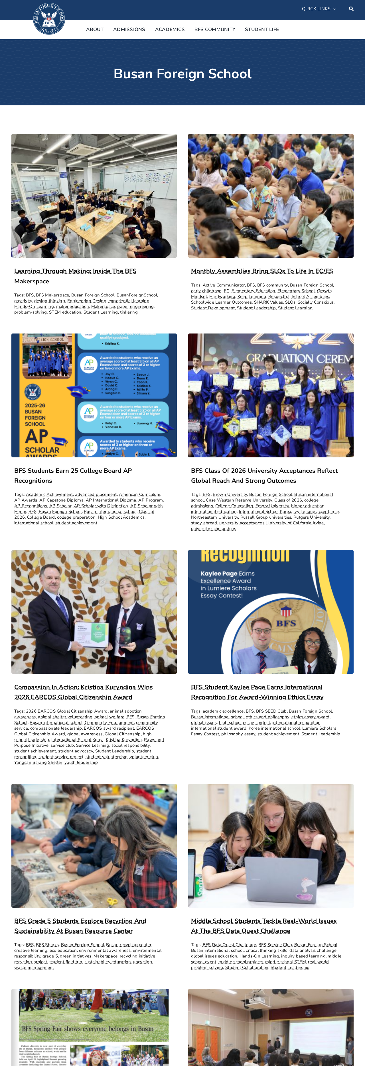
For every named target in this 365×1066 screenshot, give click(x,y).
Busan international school (110, 511)
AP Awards (25, 500)
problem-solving (30, 312)
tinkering (129, 312)
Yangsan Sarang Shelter (38, 762)
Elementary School (296, 291)
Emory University (272, 506)
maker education (72, 306)
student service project (61, 757)
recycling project (30, 962)
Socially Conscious (316, 302)
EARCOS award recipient (109, 728)
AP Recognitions (30, 506)
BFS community (272, 285)
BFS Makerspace (52, 295)
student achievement (77, 523)
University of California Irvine (295, 523)
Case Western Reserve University (239, 500)
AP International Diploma (111, 500)
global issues (204, 722)
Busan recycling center (128, 945)
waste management (34, 967)
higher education (308, 506)
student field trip (65, 962)
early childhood (206, 291)
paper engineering (135, 306)
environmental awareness (105, 950)
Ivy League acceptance (316, 511)
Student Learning (101, 312)
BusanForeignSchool (137, 295)
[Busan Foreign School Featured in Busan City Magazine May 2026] (94, 993)
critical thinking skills (266, 950)
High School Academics (121, 517)
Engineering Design (86, 301)
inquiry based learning (303, 956)
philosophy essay (238, 734)
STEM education (65, 312)
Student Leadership (256, 308)
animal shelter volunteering (65, 717)
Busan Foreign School (92, 295)
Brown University (230, 494)
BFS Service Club (275, 945)
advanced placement (96, 494)
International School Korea (265, 511)
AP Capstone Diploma (61, 500)
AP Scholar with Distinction (101, 506)
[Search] (351, 9)
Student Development (213, 308)
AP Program (150, 500)
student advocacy (75, 751)
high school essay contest (244, 722)
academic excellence (223, 711)
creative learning (30, 950)
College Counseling (234, 506)
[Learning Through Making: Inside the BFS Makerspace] (94, 138)
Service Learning (92, 745)
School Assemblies (310, 296)
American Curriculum (139, 494)
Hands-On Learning (34, 306)
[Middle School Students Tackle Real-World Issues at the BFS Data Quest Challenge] (271, 788)
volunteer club (144, 757)
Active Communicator (224, 285)
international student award (218, 728)
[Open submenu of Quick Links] (333, 9)
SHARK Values (268, 302)
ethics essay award (310, 717)
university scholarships (213, 528)
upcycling (142, 962)
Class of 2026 (288, 500)
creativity (23, 301)
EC (227, 291)
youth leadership (81, 762)
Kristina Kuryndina (124, 739)
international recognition (296, 722)
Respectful (278, 296)
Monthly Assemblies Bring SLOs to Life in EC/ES (262, 271)
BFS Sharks (47, 945)
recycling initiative (137, 956)
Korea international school (274, 728)
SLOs (290, 302)
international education (214, 511)
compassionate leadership (56, 728)
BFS (30, 295)
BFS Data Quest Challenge (229, 945)
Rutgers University (311, 517)
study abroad (204, 523)
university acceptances (241, 523)
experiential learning (129, 301)
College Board (41, 517)
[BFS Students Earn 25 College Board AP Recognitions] (94, 338)
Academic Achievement (49, 494)
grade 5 (50, 956)
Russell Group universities (265, 517)
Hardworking (222, 296)
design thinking (49, 301)
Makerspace (103, 306)
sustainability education (107, 962)
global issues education (214, 956)
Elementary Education (253, 291)
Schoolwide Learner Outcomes (221, 302)
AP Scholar (60, 506)
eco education (63, 950)
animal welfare (109, 717)
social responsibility (130, 745)
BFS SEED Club (271, 711)
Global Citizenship (123, 734)
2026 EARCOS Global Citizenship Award (67, 711)
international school (33, 523)
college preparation (76, 517)
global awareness (85, 734)
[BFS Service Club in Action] (271, 993)
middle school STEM (285, 962)
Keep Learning (252, 296)
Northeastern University (214, 517)
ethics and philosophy (267, 717)
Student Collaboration (246, 967)
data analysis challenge (312, 950)
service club (62, 745)
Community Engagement (109, 722)
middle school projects (240, 962)
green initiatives (75, 956)
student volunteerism (106, 757)
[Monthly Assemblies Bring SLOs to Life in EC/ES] (271, 138)
